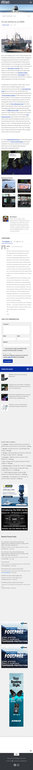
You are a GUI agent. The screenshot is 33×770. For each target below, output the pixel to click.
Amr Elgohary (6, 565)
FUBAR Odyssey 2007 (13, 110)
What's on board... (8, 16)
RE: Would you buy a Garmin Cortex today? (12, 569)
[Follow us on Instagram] (31, 369)
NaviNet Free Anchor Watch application (11, 575)
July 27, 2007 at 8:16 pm (17, 246)
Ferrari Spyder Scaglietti (8, 95)
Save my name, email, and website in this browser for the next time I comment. (15, 349)
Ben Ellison (6, 25)
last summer (21, 75)
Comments (8, 241)
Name (4, 336)
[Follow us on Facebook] (28, 369)
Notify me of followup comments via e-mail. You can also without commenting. (15, 356)
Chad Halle (5, 559)
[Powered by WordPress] (12, 761)
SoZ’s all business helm (17, 104)
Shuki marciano (7, 579)
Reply (8, 314)
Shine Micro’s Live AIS (13, 68)
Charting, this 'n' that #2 (19, 466)
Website (5, 342)
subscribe (10, 357)
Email (18, 336)
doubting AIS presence (13, 139)
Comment (6, 324)
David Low (5, 549)
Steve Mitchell (6, 572)
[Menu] (31, 2)
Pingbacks (19, 241)
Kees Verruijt (6, 588)
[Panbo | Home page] (6, 2)
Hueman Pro (24, 761)
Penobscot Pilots (22, 72)
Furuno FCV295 (5, 562)
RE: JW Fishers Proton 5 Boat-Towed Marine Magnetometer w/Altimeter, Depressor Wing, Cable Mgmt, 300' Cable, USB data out (14, 543)
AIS (15, 16)
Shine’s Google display (17, 142)
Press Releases (7, 369)
